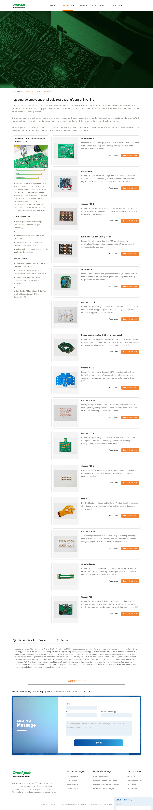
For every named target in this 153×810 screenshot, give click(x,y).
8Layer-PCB (86, 171)
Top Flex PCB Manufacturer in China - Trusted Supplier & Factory (29, 265)
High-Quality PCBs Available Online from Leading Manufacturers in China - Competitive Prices (30, 294)
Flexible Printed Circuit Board (106, 784)
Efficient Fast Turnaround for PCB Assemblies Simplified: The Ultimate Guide (30, 272)
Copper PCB (72, 776)
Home (52, 5)
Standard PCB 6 (88, 564)
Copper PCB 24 (88, 302)
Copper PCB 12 (87, 367)
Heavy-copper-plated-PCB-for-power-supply (102, 335)
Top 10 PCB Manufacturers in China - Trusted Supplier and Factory (29, 244)
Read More (113, 155)
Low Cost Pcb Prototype (103, 788)
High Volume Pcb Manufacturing (101, 776)
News (82, 5)
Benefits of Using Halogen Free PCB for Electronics (29, 237)
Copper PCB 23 (88, 400)
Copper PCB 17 (87, 466)
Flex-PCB (85, 498)
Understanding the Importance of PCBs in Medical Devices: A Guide (31, 251)
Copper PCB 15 (87, 204)
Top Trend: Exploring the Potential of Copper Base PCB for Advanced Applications (28, 280)
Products (67, 5)
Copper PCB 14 (87, 433)
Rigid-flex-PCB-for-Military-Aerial (96, 236)
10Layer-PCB (86, 597)
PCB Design (72, 780)
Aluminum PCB (73, 784)
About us (115, 5)
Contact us (98, 5)
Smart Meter (86, 269)
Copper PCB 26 (88, 531)
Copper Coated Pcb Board (105, 780)
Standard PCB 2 (88, 138)
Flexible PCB (72, 788)
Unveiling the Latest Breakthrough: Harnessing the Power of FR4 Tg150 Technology (28, 224)
